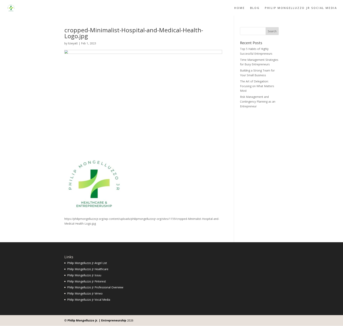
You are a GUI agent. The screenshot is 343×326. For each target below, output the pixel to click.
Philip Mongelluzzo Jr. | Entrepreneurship (96, 320)
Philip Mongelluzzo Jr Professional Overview (95, 287)
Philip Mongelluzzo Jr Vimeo (85, 293)
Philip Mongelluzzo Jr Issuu (84, 275)
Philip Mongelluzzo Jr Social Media (301, 8)
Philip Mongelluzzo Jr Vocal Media (88, 299)
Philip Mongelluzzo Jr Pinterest (86, 281)
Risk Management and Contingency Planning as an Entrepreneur (257, 101)
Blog (255, 8)
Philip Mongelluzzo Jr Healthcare (87, 269)
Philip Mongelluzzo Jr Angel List (87, 263)
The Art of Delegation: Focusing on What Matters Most (257, 86)
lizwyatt (73, 43)
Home (239, 8)
